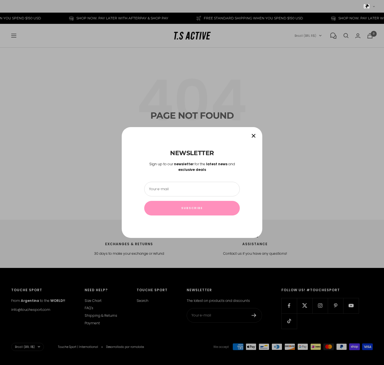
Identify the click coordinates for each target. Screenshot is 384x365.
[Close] (254, 136)
